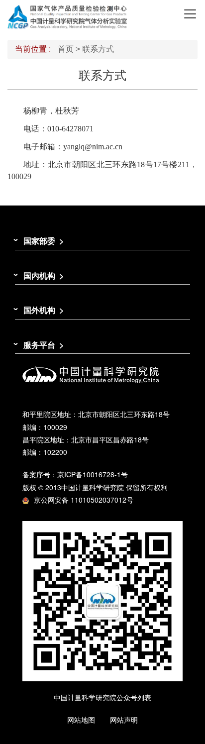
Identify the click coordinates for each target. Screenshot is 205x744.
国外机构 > (43, 310)
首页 (66, 49)
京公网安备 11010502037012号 (83, 500)
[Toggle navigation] (190, 14)
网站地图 (81, 720)
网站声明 (124, 720)
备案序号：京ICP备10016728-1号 (75, 474)
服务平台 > (43, 344)
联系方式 (98, 49)
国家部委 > (43, 240)
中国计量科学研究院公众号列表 (102, 697)
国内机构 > (43, 275)
